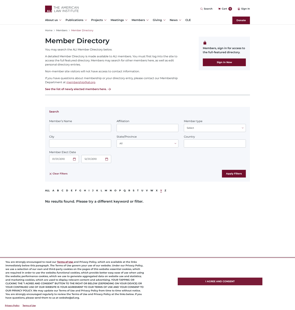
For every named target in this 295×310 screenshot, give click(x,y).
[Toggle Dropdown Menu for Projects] (105, 20)
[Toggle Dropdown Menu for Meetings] (126, 20)
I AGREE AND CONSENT (220, 281)
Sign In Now (224, 62)
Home (48, 30)
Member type (193, 121)
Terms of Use (29, 305)
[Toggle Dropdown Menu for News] (179, 20)
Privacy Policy (12, 305)
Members (61, 30)
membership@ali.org (80, 82)
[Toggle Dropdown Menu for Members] (147, 20)
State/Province (127, 136)
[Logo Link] (62, 8)
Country (189, 136)
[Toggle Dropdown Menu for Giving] (164, 20)
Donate (241, 20)
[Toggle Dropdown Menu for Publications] (85, 20)
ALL (47, 190)
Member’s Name (60, 121)
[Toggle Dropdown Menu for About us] (59, 20)
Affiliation (123, 121)
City (51, 136)
